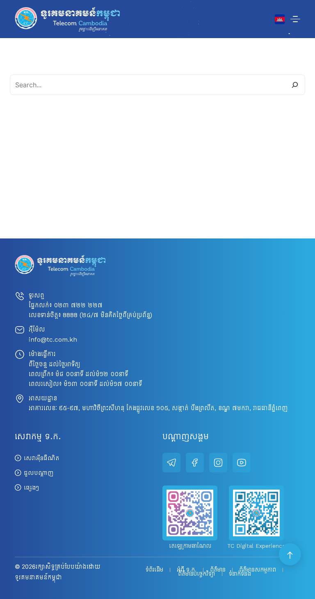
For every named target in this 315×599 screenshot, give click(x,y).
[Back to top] (290, 554)
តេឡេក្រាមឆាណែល (190, 545)
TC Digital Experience (256, 545)
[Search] (295, 85)
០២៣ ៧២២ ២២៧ (78, 305)
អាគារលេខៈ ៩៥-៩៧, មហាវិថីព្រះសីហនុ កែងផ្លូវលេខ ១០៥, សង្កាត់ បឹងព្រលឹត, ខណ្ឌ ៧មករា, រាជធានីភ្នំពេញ (158, 408)
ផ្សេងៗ (31, 487)
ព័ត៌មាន (218, 570)
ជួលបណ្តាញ (38, 472)
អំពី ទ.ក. (186, 570)
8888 (70, 315)
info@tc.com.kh (53, 339)
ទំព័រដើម (154, 570)
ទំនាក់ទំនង (240, 574)
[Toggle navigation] (295, 19)
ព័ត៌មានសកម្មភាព (257, 570)
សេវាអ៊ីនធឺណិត (41, 458)
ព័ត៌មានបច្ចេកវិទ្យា (196, 574)
